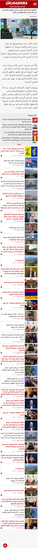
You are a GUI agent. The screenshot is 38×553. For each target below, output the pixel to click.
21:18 (13, 242)
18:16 (13, 296)
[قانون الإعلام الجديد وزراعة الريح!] (31, 283)
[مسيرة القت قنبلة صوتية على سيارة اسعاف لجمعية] (31, 250)
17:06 (13, 462)
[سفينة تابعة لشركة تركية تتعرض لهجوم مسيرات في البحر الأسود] (35, 120)
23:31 (13, 165)
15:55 (13, 230)
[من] (31, 195)
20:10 (13, 221)
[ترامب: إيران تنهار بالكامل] (31, 228)
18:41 (17, 276)
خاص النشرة (21, 155)
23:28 (13, 329)
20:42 (15, 254)
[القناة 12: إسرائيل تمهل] (31, 371)
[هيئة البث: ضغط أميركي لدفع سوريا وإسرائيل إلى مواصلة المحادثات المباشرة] (31, 349)
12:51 (13, 396)
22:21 (17, 176)
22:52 (13, 188)
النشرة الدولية (33, 16)
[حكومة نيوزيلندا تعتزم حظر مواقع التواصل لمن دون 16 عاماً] (31, 162)
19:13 (13, 506)
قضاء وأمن (21, 254)
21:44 (13, 352)
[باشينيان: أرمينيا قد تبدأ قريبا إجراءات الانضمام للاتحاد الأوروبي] (31, 294)
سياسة (22, 176)
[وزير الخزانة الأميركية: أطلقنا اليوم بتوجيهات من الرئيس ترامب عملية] (31, 217)
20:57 (13, 341)
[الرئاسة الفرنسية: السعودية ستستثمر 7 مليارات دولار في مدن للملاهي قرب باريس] (31, 338)
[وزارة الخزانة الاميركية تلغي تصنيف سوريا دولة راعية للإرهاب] (31, 239)
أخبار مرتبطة (32, 115)
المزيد (19, 144)
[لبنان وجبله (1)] (31, 261)
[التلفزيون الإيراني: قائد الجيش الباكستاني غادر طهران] (31, 327)
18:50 (17, 364)
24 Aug (14, 155)
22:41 (13, 374)
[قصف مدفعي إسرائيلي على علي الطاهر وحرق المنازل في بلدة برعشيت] (31, 173)
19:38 (17, 385)
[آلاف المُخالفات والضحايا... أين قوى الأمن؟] (31, 305)
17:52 (17, 210)
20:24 (13, 407)
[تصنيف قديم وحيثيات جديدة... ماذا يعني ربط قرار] (31, 152)
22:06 (13, 318)
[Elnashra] (16, 3)
